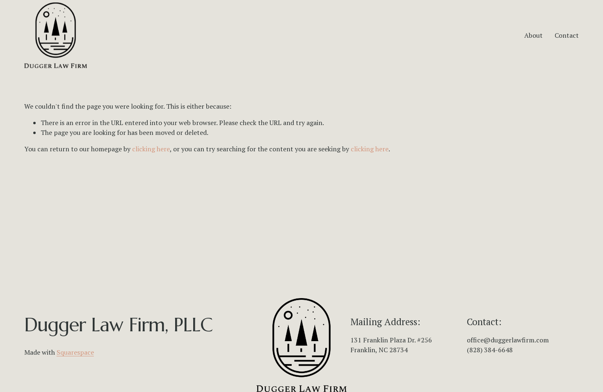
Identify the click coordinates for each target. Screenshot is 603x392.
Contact (567, 35)
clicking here (151, 148)
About (533, 35)
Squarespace (75, 352)
